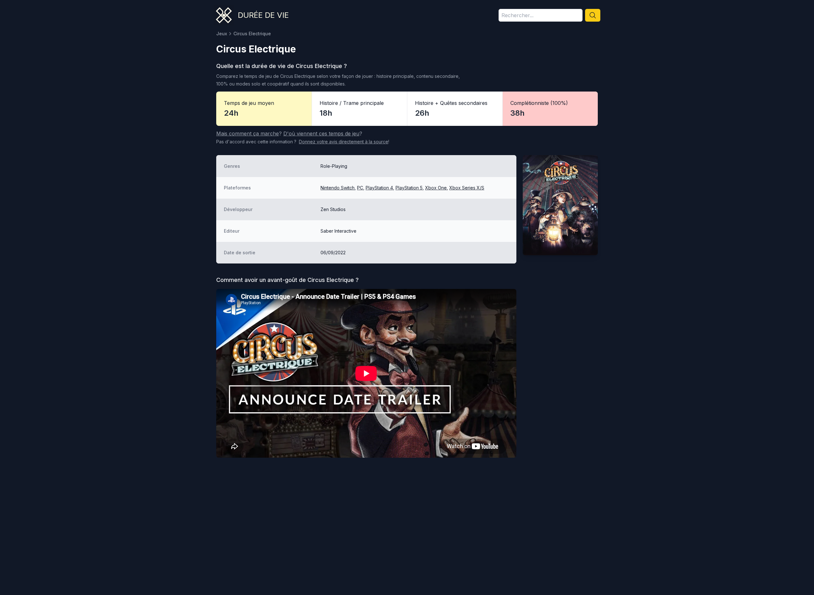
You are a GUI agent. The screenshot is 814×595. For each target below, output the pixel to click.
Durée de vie (263, 15)
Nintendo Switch (338, 187)
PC (360, 187)
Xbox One (436, 187)
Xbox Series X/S (466, 187)
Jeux (221, 33)
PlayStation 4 (379, 187)
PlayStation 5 (409, 187)
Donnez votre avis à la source (343, 141)
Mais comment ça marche (247, 133)
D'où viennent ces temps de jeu (321, 133)
